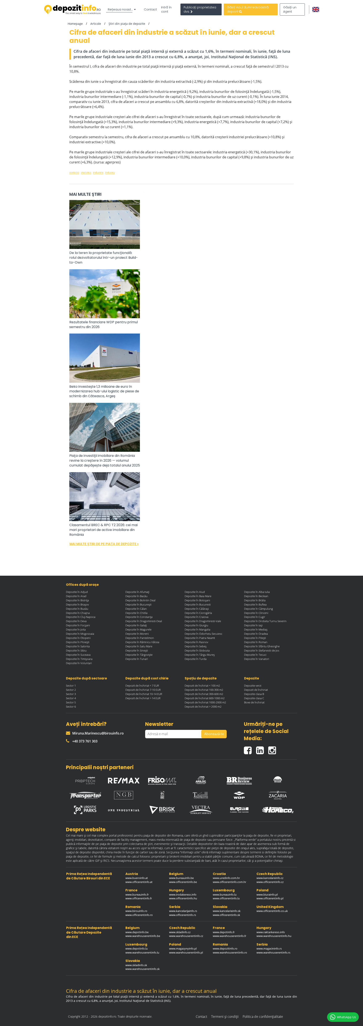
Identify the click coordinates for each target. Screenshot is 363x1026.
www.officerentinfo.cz (270, 882)
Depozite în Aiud (195, 592)
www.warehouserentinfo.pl (186, 952)
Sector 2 (71, 690)
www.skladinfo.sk (136, 965)
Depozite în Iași (253, 625)
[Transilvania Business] (162, 795)
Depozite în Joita (76, 629)
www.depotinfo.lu (136, 948)
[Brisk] (162, 810)
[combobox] (121, 9)
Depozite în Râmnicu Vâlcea (142, 642)
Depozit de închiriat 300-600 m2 (204, 694)
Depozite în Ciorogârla (198, 613)
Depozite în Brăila (255, 600)
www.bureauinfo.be (181, 878)
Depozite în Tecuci (255, 655)
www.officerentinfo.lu (226, 898)
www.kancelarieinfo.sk (227, 911)
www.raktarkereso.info (270, 932)
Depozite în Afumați (137, 592)
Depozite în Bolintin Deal (140, 600)
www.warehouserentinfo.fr (229, 936)
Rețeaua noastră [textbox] (121, 9)
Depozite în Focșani (78, 625)
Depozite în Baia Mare (198, 596)
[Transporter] (85, 795)
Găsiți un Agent (289, 9)
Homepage (75, 24)
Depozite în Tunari (136, 659)
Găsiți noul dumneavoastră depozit (247, 9)
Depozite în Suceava (78, 655)
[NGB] (124, 795)
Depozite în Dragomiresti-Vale (203, 621)
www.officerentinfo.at (139, 882)
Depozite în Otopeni (78, 638)
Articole (95, 24)
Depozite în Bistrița (77, 600)
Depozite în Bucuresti (198, 604)
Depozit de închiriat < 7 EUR (142, 685)
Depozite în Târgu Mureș (200, 655)
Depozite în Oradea (256, 634)
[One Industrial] (124, 810)
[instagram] (273, 748)
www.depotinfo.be (137, 932)
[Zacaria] (278, 795)
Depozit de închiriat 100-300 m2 (204, 690)
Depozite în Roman (255, 642)
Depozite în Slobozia (197, 650)
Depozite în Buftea (255, 604)
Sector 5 (71, 702)
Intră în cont (166, 9)
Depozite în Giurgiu (196, 625)
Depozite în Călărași (197, 609)
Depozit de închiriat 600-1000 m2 (205, 698)
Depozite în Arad (76, 596)
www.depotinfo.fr (224, 932)
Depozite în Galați (136, 625)
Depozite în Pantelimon (139, 638)
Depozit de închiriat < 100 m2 (202, 685)
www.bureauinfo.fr (137, 894)
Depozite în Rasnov (196, 642)
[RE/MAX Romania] (124, 779)
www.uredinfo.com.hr (226, 878)
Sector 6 (71, 706)
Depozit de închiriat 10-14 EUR (143, 694)
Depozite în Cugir (254, 617)
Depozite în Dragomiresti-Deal (143, 621)
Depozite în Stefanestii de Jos (261, 650)
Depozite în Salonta (78, 646)
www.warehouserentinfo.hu (273, 936)
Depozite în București (138, 604)
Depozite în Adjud (77, 592)
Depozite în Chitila (136, 613)
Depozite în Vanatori (256, 659)
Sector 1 (71, 685)
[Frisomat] (162, 779)
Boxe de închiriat (254, 702)
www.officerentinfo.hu (183, 898)
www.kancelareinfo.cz (269, 878)
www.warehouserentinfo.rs (273, 952)
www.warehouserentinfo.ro (230, 952)
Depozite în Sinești (136, 650)
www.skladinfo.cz (180, 932)
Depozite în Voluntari (79, 663)
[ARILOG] (201, 779)
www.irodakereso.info (182, 894)
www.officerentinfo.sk (226, 915)
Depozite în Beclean (256, 596)
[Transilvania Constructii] (201, 795)
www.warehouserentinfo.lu (142, 952)
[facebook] (250, 748)
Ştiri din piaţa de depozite (127, 24)
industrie (98, 172)
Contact (150, 9)
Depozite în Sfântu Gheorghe (262, 646)
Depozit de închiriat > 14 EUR (142, 698)
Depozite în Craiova (196, 617)
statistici (74, 172)
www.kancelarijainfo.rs (183, 911)
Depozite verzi (252, 685)
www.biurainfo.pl (267, 894)
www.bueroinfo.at (136, 878)
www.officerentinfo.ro (139, 915)
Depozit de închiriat (256, 690)
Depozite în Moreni (137, 634)
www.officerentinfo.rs (182, 915)
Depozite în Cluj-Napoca (80, 617)
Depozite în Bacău (136, 596)
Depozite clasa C (254, 698)
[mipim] (85, 779)
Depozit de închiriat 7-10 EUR (143, 690)
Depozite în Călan (136, 609)
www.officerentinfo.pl (269, 898)
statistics (86, 172)
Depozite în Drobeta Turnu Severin (265, 621)
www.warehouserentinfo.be (142, 936)
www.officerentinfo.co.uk (272, 911)
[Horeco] (278, 810)
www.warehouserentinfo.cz (186, 936)
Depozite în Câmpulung (258, 609)
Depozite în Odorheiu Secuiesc (203, 634)
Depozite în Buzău (77, 609)
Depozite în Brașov (77, 604)
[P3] (85, 810)
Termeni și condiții (225, 1016)
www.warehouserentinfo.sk (142, 969)
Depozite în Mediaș (255, 629)
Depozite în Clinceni (256, 613)
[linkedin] (262, 748)
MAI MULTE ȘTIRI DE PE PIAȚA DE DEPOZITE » (104, 544)
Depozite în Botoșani (197, 600)
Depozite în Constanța (139, 617)
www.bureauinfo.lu (225, 894)
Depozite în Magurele (138, 629)
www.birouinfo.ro (136, 911)
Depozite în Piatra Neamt (200, 638)
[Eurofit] (239, 810)
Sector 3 (71, 694)
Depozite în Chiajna (78, 613)
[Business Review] (239, 779)
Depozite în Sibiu (76, 650)
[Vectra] (201, 810)
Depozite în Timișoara (79, 659)
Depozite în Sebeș (195, 646)
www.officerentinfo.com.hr (229, 882)
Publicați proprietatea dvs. (200, 9)
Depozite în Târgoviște (139, 655)
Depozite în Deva (76, 621)
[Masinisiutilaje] (278, 779)
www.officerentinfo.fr (138, 898)
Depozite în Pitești (255, 638)
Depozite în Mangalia (197, 629)
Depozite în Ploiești (77, 642)
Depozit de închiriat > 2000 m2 (203, 706)
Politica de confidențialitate (263, 1016)
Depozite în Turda (195, 659)
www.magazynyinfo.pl (183, 948)
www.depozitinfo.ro (225, 948)
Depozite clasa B (254, 694)
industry (110, 172)
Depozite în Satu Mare (138, 646)
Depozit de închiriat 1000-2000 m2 (205, 702)
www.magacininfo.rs (269, 948)
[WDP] (239, 795)
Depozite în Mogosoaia (80, 634)
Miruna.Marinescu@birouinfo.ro (98, 733)
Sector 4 (71, 698)
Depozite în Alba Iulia (257, 592)
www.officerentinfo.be (183, 882)
